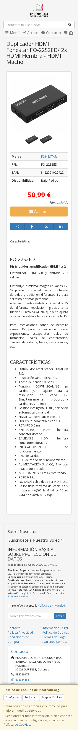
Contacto (53, 32)
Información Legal (55, 628)
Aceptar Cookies (52, 697)
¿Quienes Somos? (54, 642)
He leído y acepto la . (39, 605)
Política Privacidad (20, 632)
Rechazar (30, 697)
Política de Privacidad (18, 596)
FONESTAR (49, 156)
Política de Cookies (16, 724)
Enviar (60, 616)
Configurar (12, 697)
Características (20, 241)
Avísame (41, 211)
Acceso (32, 32)
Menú (14, 32)
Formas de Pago (54, 637)
